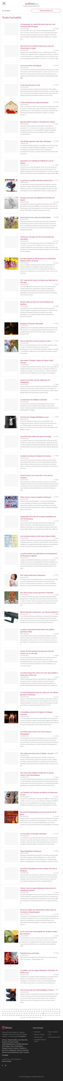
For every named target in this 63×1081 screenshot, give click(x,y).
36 (16, 1011)
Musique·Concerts (7, 1048)
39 (23, 1011)
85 (12, 1015)
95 (36, 1015)
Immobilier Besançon (21, 1044)
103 (57, 1015)
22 (43, 1009)
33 (9, 1011)
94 (33, 1015)
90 (24, 1015)
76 (50, 1013)
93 (31, 1015)
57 (5, 1013)
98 (43, 1015)
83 (7, 1015)
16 (30, 1009)
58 (7, 1013)
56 (3, 1013)
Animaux (4, 1040)
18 (34, 1009)
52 (53, 1011)
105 (21, 1017)
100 (48, 1015)
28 (57, 1009)
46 (39, 1011)
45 (36, 1011)
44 (34, 1011)
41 (27, 1011)
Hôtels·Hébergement (8, 1044)
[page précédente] (2, 1009)
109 (33, 1017)
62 (17, 1013)
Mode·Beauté (19, 1046)
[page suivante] (42, 1017)
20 (39, 1009)
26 (52, 1009)
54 (57, 1011)
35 (13, 1011)
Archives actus (38, 1037)
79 (57, 1013)
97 (40, 1015)
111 (38, 1017)
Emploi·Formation (13, 1042)
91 (26, 1015)
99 (45, 1015)
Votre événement (45, 10)
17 (32, 1009)
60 (12, 1013)
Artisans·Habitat (12, 1040)
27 (54, 1009)
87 (16, 1015)
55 (59, 1011)
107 (27, 1017)
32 (7, 1011)
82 (5, 1015)
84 (9, 1015)
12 (22, 1009)
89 (21, 1015)
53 (55, 1011)
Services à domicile (22, 1050)
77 (52, 1013)
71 (38, 1013)
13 (24, 1009)
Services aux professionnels (10, 1052)
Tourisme (26, 1052)
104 (59, 1015)
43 (32, 1011)
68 (31, 1013)
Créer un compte (39, 1034)
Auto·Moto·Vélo (22, 1040)
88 (19, 1015)
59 (10, 1013)
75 (47, 1013)
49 (46, 1011)
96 (38, 1015)
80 (59, 1013)
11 (20, 1009)
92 (28, 1015)
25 (50, 1009)
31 (4, 1011)
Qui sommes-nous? (54, 1037)
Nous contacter (53, 1032)
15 (28, 1009)
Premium (16, 1048)
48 (44, 1011)
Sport (21, 1052)
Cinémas (4, 1042)
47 (41, 1011)
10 (18, 1009)
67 (29, 1013)
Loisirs (12, 1046)
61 (15, 1013)
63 (19, 1013)
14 (26, 1009)
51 (50, 1011)
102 (54, 1015)
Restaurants (12, 1050)
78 (54, 1013)
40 (25, 1011)
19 (36, 1009)
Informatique (6, 1046)
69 (34, 1013)
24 (48, 1009)
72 (41, 1013)
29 (59, 1009)
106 (24, 1017)
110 (35, 1017)
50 (48, 1011)
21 (41, 1009)
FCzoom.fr (22, 1036)
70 (36, 1013)
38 (20, 1011)
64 (22, 1013)
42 (30, 1011)
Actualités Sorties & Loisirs (40, 1040)
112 (40, 1017)
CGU (49, 1034)
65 (24, 1013)
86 (14, 1015)
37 (18, 1011)
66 (27, 1013)
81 (2, 1015)
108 (30, 1017)
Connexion (7, 11)
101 (51, 1015)
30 (2, 1011)
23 (45, 1009)
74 (45, 1013)
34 (11, 1011)
